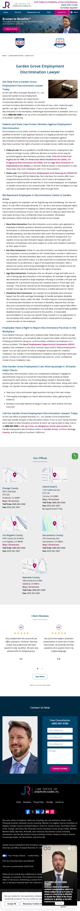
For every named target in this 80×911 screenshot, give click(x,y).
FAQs (49, 12)
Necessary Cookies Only (33, 904)
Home (6, 12)
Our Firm (18, 12)
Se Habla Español (69, 7)
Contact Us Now (11, 29)
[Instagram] (52, 812)
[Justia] (42, 812)
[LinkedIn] (37, 812)
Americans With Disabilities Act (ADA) (48, 159)
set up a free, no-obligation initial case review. (44, 426)
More (76, 12)
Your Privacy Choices (16, 855)
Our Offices (40, 458)
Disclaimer (27, 802)
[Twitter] (33, 812)
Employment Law (33, 12)
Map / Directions (10, 501)
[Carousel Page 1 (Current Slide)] (37, 668)
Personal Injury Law (18, 861)
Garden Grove (51, 429)
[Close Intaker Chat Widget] (73, 848)
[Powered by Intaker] (63, 906)
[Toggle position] (69, 848)
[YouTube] (47, 812)
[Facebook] (28, 812)
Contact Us (62, 12)
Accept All (11, 904)
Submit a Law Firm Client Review (40, 685)
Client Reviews (40, 616)
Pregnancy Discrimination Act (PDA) (24, 162)
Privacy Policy (38, 802)
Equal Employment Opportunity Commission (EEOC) (49, 344)
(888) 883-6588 (69, 4)
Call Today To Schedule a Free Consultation (56, 2)
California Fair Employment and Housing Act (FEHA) (47, 173)
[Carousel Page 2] (42, 668)
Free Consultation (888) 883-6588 (60, 722)
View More (40, 676)
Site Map (49, 802)
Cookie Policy (33, 855)
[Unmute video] (45, 848)
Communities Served (15, 56)
